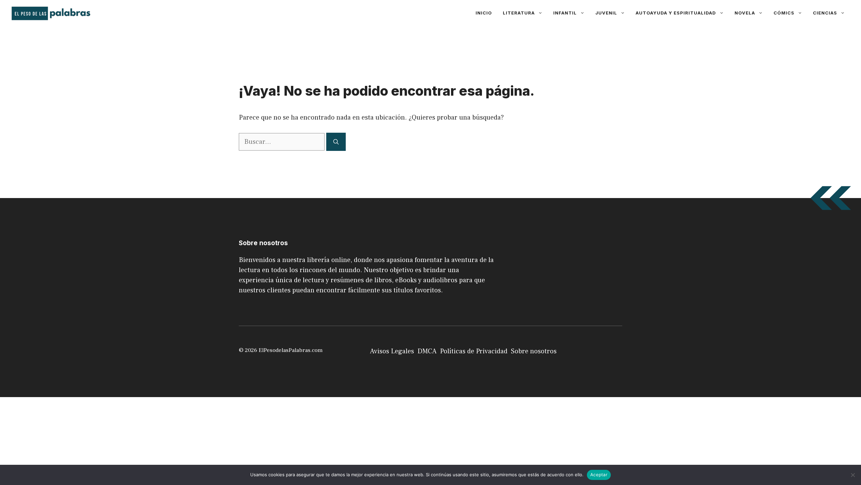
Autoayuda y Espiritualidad (676, 12)
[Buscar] (336, 142)
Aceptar (598, 474)
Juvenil (606, 12)
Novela (745, 12)
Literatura (519, 12)
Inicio (484, 12)
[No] (852, 475)
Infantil (565, 12)
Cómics (784, 12)
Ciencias (825, 12)
